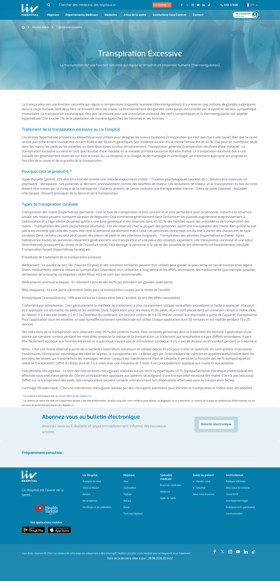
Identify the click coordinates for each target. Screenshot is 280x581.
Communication (234, 514)
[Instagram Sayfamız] (231, 550)
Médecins (111, 15)
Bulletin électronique (216, 424)
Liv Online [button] (160, 5)
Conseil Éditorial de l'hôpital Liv (74, 396)
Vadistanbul (129, 488)
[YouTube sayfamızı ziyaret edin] (198, 5)
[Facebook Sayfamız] (215, 550)
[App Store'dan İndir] (59, 529)
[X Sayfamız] (223, 550)
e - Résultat (199, 488)
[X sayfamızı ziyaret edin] (187, 5)
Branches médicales (170, 485)
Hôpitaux (53, 15)
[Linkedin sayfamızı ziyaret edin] (203, 5)
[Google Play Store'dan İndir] (33, 529)
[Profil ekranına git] (254, 15)
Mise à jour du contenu (238, 488)
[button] (50, 4)
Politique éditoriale (236, 481)
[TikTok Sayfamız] (254, 550)
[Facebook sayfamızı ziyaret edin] (181, 5)
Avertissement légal (237, 501)
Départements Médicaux (81, 15)
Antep (126, 507)
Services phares (40, 27)
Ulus (125, 481)
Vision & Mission (91, 488)
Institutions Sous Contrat (169, 15)
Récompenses (90, 501)
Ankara (127, 501)
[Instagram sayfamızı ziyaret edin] (192, 5)
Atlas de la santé (135, 15)
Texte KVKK (232, 494)
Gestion (87, 494)
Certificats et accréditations (97, 507)
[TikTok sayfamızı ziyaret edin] (211, 5)
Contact (198, 15)
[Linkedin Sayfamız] (246, 550)
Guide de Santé (168, 498)
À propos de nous (92, 481)
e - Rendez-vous (201, 481)
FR (252, 4)
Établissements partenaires (240, 507)
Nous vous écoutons (203, 494)
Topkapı (127, 494)
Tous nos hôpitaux (133, 514)
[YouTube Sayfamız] (239, 550)
